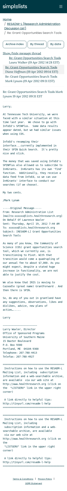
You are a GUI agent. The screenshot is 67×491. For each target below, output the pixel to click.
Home (7, 19)
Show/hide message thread (22, 53)
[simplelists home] (14, 6)
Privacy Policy (45, 478)
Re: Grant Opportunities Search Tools (35, 58)
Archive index (15, 44)
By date (55, 44)
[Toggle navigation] (61, 6)
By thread (37, 44)
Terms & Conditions (23, 478)
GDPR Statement (33, 483)
